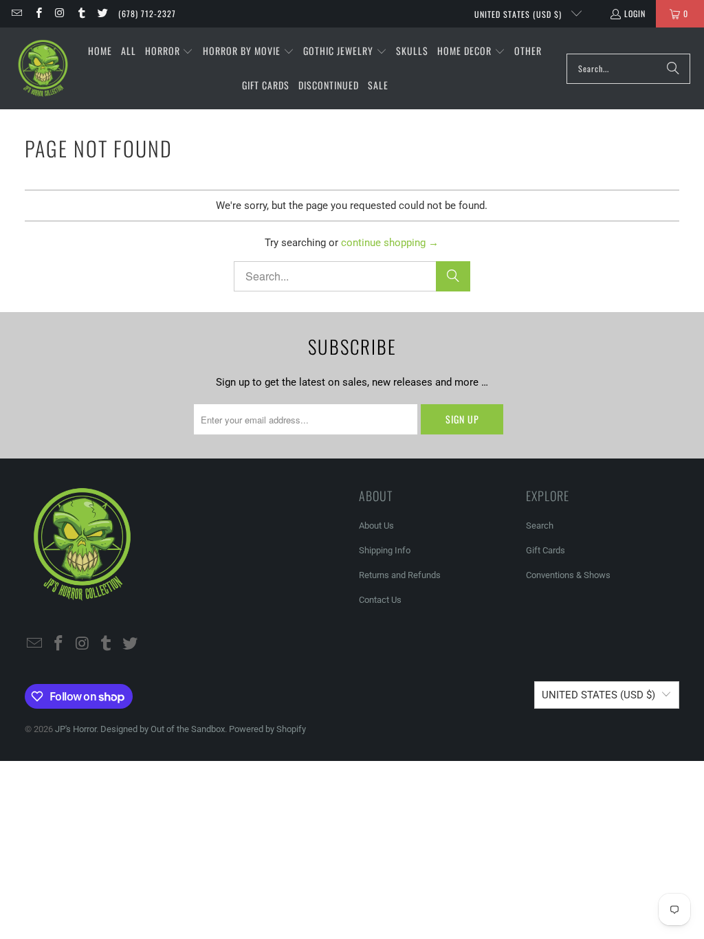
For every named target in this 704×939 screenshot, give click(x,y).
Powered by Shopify (267, 729)
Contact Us (380, 600)
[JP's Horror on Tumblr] (81, 13)
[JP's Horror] (43, 68)
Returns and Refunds (400, 575)
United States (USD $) (519, 14)
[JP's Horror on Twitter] (102, 13)
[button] (169, 51)
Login (635, 13)
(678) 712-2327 (147, 13)
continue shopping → (390, 242)
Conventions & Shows (568, 575)
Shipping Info (384, 550)
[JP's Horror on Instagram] (59, 13)
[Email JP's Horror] (16, 13)
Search (539, 525)
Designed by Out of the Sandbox (162, 729)
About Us (376, 525)
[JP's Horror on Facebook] (37, 13)
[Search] (673, 69)
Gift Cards (545, 550)
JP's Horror (75, 729)
